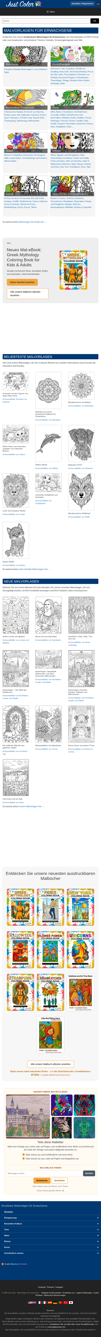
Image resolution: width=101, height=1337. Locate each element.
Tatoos (34, 207)
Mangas (68, 204)
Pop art (27, 207)
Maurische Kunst (28, 204)
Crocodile (55, 115)
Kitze (53, 126)
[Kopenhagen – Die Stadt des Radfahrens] (16, 686)
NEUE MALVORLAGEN (21, 581)
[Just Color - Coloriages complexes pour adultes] (39, 1302)
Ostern (43, 115)
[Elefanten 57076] (81, 461)
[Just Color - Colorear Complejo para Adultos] (50, 1302)
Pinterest (50, 1287)
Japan (73, 164)
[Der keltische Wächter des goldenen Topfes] (16, 742)
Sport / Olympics (11, 118)
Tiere (55, 107)
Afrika (53, 155)
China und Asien (58, 161)
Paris (83, 167)
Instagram (59, 1287)
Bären (58, 112)
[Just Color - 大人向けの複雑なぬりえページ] (71, 1302)
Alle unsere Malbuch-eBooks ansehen (25, 294)
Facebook (42, 1287)
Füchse (72, 121)
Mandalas (12, 64)
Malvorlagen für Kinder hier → (33, 222)
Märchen (76, 204)
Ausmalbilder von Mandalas (48, 420)
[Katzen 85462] (16, 558)
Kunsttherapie (61, 64)
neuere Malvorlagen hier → (31, 806)
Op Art (20, 207)
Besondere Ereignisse (20, 107)
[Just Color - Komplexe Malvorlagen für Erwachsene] (55, 1302)
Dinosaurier (28, 155)
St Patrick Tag (26, 118)
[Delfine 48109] (48, 461)
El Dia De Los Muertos (34, 112)
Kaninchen (81, 123)
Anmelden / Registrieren (82, 3)
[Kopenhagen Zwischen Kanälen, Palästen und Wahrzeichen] (81, 686)
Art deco (15, 198)
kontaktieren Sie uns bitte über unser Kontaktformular (72, 1324)
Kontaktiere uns (69, 1293)
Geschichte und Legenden (69, 194)
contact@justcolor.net (56, 1327)
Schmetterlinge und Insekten (34, 158)
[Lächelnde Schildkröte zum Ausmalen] (48, 491)
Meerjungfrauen (57, 207)
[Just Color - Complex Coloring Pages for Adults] (32, 1302)
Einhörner (79, 198)
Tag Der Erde (38, 118)
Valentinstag (22, 121)
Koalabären (61, 126)
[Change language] (98, 3)
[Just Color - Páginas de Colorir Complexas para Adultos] (60, 1302)
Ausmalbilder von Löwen (15, 514)
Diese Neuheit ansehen (22, 282)
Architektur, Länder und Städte (76, 158)
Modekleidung (10, 207)
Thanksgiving (10, 121)
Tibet (88, 167)
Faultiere (80, 118)
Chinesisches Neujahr (13, 112)
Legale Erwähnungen (84, 1293)
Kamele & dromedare (66, 123)
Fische (88, 118)
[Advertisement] (50, 328)
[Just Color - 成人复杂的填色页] (66, 1302)
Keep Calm (64, 71)
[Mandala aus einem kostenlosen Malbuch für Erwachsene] (48, 408)
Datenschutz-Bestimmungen (54, 1295)
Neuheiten (59, 1180)
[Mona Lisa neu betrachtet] (48, 633)
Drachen (70, 198)
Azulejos (8, 201)
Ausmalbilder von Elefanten (81, 468)
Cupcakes (70, 68)
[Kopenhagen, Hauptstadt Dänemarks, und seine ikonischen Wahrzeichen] (48, 668)
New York (64, 167)
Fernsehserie (56, 201)
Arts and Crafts (37, 198)
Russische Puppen (67, 77)
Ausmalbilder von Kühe (14, 802)
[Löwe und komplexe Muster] (16, 507)
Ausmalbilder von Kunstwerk (49, 640)
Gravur (35, 201)
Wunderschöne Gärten (79, 80)
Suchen (89, 1173)
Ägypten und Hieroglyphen (68, 155)
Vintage (65, 80)
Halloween (25, 115)
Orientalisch (75, 167)
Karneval (35, 115)
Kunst (9, 194)
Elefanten (66, 118)
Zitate (62, 83)
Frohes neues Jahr (12, 115)
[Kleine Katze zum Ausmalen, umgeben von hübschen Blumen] (16, 443)
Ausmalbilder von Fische (47, 749)
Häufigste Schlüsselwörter (51, 1293)
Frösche (64, 121)
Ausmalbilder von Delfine (47, 468)
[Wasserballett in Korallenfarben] (48, 742)
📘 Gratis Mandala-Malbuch (14, 1264)
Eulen (73, 118)
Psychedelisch (70, 74)
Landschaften (15, 158)
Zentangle (55, 83)
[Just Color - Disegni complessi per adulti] (45, 1302)
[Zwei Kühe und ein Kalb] (16, 795)
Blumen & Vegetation (13, 155)
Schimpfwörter (82, 77)
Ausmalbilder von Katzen (15, 454)
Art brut (7, 198)
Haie (86, 121)
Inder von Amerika (73, 161)
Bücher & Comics (58, 198)
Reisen (56, 150)
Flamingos (55, 121)
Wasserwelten (10, 161)
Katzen (90, 123)
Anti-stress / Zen (58, 68)
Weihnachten (33, 121)
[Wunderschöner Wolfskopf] (81, 510)
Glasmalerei (79, 201)
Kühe (69, 126)
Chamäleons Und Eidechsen (74, 112)
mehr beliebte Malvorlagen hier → (34, 569)
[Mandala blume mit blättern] (81, 399)
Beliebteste (42, 1180)
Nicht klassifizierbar (78, 71)
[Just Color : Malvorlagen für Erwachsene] (24, 4)
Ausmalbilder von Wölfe (80, 517)
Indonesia (66, 164)
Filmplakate (68, 201)
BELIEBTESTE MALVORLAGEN (28, 357)
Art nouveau (25, 198)
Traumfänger (56, 80)
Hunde (53, 123)
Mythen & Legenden (83, 207)
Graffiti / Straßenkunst (22, 201)
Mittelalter (69, 207)
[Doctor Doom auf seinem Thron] (81, 742)
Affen (53, 112)
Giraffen (79, 121)
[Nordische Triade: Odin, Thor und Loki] (81, 633)
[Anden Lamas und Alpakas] (16, 633)
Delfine (63, 115)
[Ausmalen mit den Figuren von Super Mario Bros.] (16, 390)
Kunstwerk (14, 204)
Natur (9, 150)
